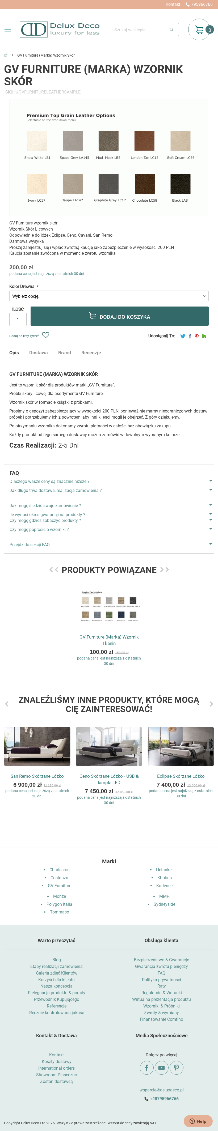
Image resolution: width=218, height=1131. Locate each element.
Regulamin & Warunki (161, 992)
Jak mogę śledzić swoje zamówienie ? (45, 505)
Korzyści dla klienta (56, 979)
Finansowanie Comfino (161, 1019)
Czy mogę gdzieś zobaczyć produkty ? (45, 520)
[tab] (19, 354)
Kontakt (173, 4)
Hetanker (164, 869)
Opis (14, 352)
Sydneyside (164, 904)
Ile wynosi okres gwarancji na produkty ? (47, 514)
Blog (56, 959)
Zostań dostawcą (56, 1081)
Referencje (56, 1006)
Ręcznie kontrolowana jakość (56, 1012)
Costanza (59, 877)
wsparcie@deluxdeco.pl (162, 1089)
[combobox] (144, 29)
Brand (64, 352)
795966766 (202, 4)
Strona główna (6, 55)
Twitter (182, 336)
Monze (59, 896)
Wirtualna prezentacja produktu (161, 999)
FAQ (161, 973)
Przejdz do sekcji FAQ (30, 544)
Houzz (204, 336)
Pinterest (197, 336)
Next (162, 569)
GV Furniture (59, 885)
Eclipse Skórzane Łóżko (181, 776)
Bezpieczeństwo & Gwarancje (161, 959)
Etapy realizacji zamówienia (56, 966)
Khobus (164, 877)
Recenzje (91, 352)
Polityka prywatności (161, 979)
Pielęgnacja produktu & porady (56, 992)
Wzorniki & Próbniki (161, 1006)
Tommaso (59, 912)
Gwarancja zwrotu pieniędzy (161, 966)
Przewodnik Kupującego (56, 999)
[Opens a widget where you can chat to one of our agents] (198, 1121)
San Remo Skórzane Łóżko (37, 776)
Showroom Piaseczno (56, 1074)
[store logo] (59, 29)
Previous (51, 569)
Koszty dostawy (57, 1061)
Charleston (59, 869)
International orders (56, 1068)
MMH (164, 896)
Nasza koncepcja (56, 986)
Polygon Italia (59, 904)
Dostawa (38, 352)
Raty (161, 986)
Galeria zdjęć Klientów (56, 973)
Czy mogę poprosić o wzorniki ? (39, 529)
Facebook (190, 336)
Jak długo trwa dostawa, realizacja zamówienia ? (56, 490)
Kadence (164, 885)
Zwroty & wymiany (161, 1012)
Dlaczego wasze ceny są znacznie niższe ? (50, 481)
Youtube (162, 1068)
